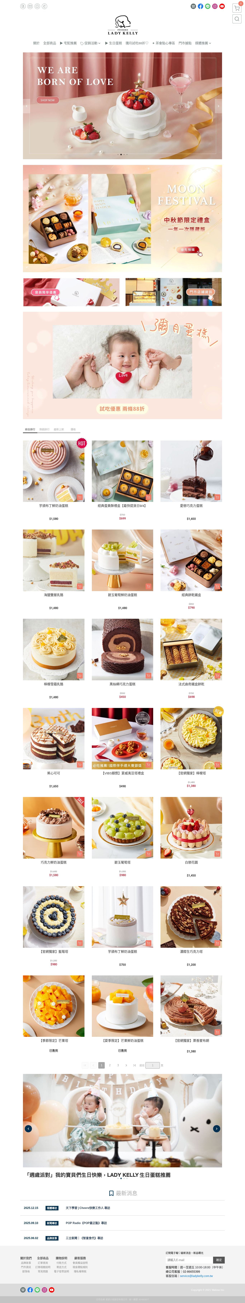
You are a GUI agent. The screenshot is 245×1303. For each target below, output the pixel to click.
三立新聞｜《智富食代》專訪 (84, 1238)
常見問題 (43, 1271)
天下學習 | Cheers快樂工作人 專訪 (88, 1207)
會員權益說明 (80, 1263)
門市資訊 (26, 1267)
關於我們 (26, 1258)
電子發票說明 (61, 1271)
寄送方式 (61, 1267)
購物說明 (61, 1258)
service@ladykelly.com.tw (196, 1276)
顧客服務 (80, 1258)
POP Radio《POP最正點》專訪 (86, 1223)
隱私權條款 (80, 1271)
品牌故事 (26, 1263)
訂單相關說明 (42, 1267)
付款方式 (61, 1263)
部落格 (26, 1271)
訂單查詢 (43, 1263)
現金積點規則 (80, 1267)
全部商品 (43, 1258)
